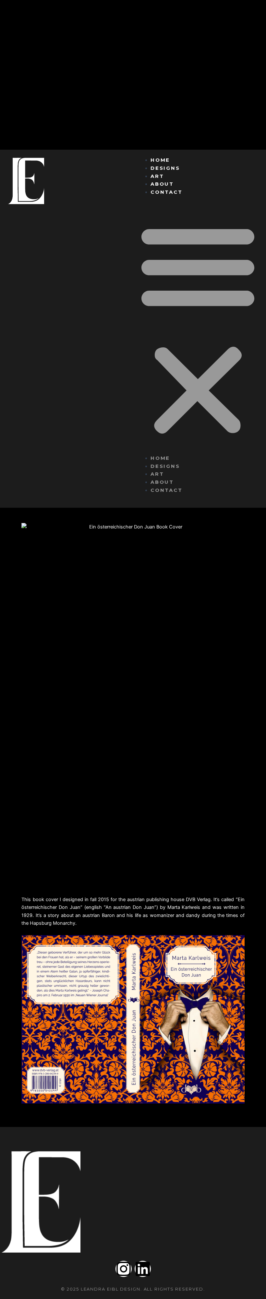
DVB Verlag (198, 899)
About (162, 184)
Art (157, 176)
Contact (167, 192)
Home (160, 160)
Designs (165, 168)
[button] (198, 328)
